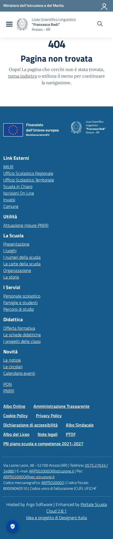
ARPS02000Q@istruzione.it (51, 471)
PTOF (71, 434)
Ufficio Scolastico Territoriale (28, 180)
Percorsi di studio (18, 309)
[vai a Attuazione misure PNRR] (33, 131)
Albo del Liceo (16, 434)
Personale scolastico (21, 296)
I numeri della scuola (22, 257)
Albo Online (14, 406)
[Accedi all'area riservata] (104, 5)
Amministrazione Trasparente (61, 406)
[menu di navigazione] (8, 24)
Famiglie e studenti (20, 302)
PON (7, 384)
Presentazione (16, 244)
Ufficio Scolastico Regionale (28, 173)
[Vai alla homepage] (22, 24)
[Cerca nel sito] (100, 24)
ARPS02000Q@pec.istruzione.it (29, 477)
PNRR (8, 390)
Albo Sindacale (80, 425)
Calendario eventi (19, 373)
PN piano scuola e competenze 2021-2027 (43, 443)
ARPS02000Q (52, 482)
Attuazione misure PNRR (26, 225)
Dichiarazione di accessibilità (30, 425)
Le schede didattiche (22, 334)
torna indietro (22, 76)
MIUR (8, 166)
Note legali (48, 434)
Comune (10, 206)
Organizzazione (17, 270)
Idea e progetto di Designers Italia (56, 517)
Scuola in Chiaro (17, 186)
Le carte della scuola (22, 263)
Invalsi (9, 199)
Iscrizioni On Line (18, 193)
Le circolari (12, 366)
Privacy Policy (49, 415)
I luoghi (9, 250)
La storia (11, 277)
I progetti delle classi (22, 341)
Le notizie (12, 360)
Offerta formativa (19, 328)
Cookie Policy (15, 415)
